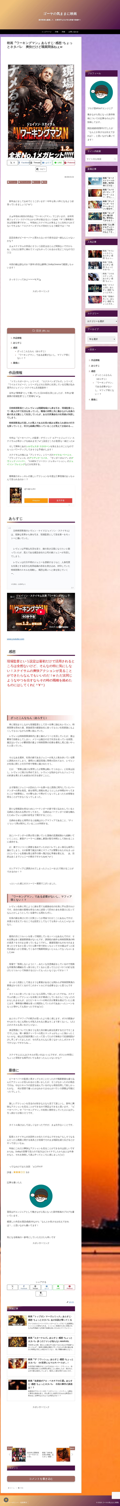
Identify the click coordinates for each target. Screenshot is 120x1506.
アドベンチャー (25, 182)
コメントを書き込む (41, 1478)
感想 (15, 348)
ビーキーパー (30, 489)
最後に (16, 363)
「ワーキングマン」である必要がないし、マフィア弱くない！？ (43, 356)
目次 (38, 330)
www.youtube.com (15, 639)
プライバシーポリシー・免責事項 (14, 1502)
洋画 (45, 182)
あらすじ (17, 343)
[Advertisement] (41, 56)
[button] (41, 169)
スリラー (37, 182)
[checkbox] (6, 1500)
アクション (13, 182)
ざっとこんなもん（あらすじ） (32, 351)
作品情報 (17, 338)
